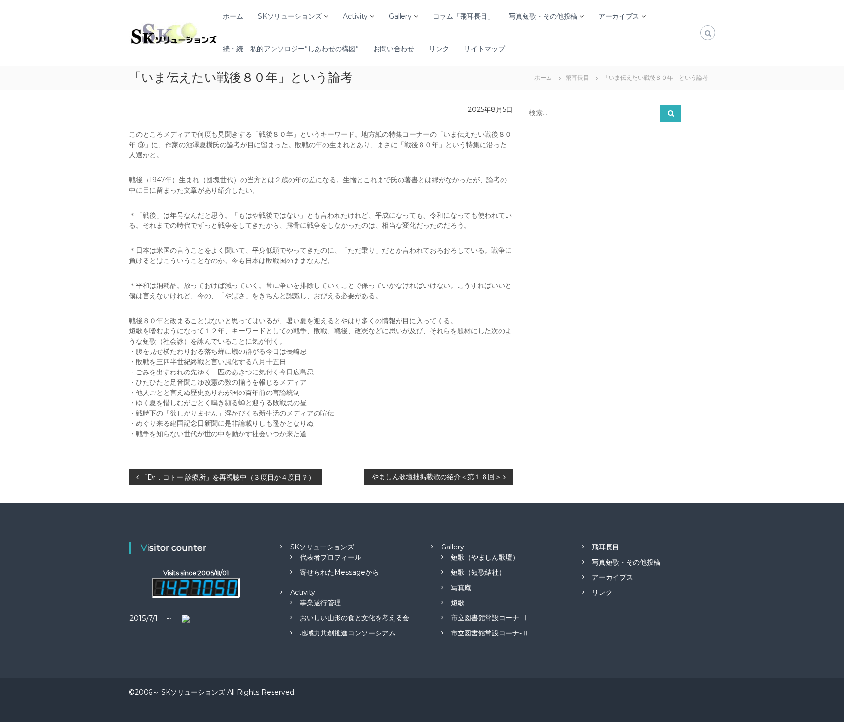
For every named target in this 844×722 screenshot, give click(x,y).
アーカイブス (618, 16)
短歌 (457, 602)
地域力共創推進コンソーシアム (348, 633)
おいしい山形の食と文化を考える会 (354, 617)
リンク (439, 48)
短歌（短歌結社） (478, 572)
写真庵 (461, 587)
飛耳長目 (605, 547)
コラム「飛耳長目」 (463, 16)
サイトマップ (484, 48)
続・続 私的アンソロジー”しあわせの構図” (291, 48)
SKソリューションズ (290, 16)
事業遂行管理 (320, 602)
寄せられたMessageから (339, 572)
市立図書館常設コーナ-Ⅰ (489, 617)
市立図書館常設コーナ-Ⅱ (489, 633)
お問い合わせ (393, 48)
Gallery (400, 16)
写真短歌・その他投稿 (543, 16)
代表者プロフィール (330, 557)
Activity (355, 16)
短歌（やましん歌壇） (485, 557)
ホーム (233, 16)
